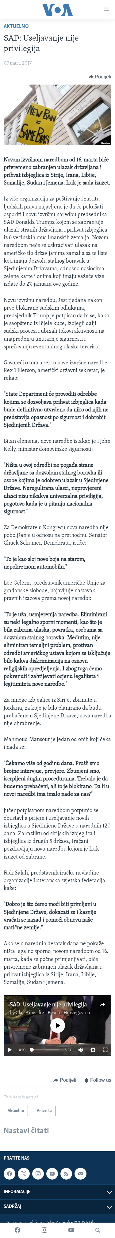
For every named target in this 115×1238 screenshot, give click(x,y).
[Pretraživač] (98, 1230)
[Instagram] (44, 1230)
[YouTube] (71, 1230)
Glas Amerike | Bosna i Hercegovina (53, 1012)
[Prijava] (80, 1174)
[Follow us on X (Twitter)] (23, 1174)
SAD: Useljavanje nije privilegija (48, 1005)
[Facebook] (17, 1230)
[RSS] (66, 1174)
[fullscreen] (105, 1050)
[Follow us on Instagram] (38, 1174)
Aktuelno (16, 27)
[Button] (100, 77)
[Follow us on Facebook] (9, 1174)
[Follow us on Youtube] (52, 1174)
